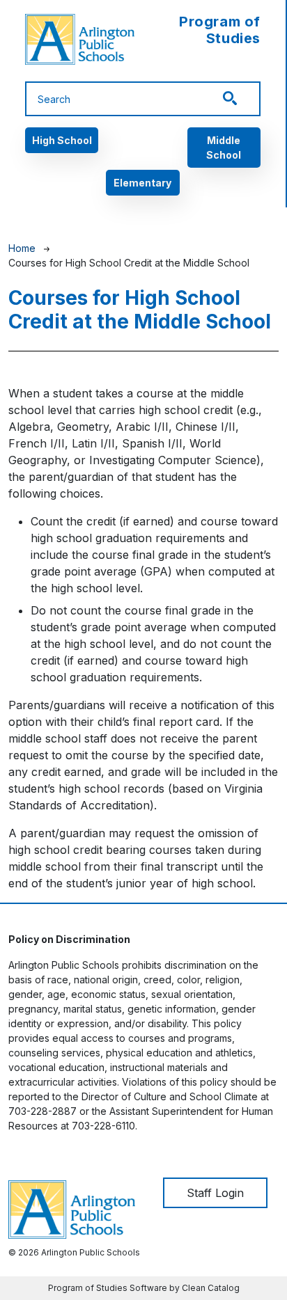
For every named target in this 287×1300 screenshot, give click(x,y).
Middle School (223, 147)
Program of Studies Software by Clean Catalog (144, 1288)
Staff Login (215, 1193)
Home (22, 248)
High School (62, 140)
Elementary (142, 183)
